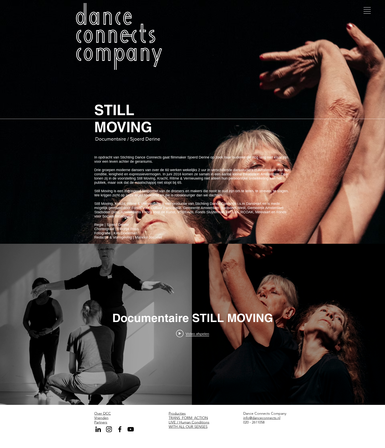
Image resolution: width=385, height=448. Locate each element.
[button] (367, 10)
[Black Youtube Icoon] (131, 429)
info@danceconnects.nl (261, 418)
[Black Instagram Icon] (109, 429)
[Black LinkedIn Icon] (98, 429)
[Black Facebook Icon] (120, 429)
